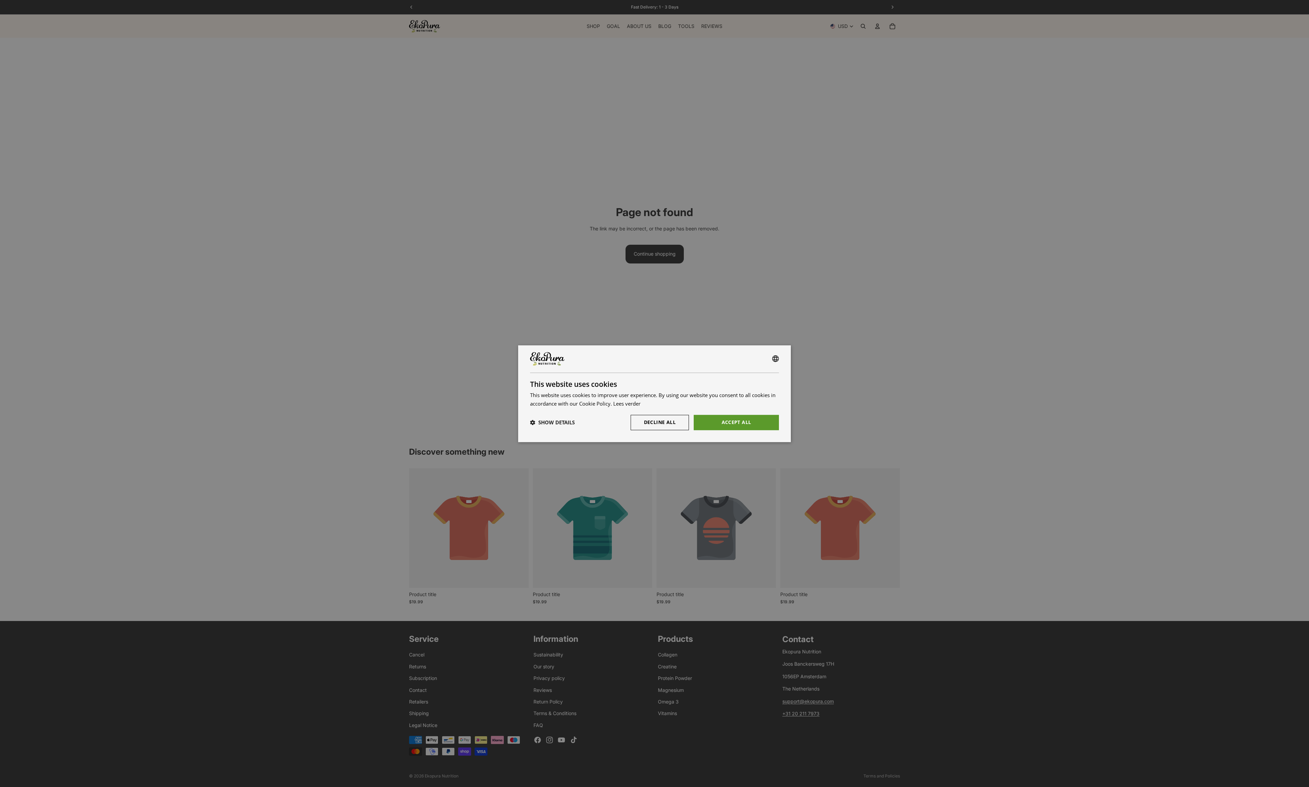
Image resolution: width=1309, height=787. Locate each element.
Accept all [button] (736, 422)
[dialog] (654, 393)
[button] (552, 422)
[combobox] (775, 358)
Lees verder (627, 403)
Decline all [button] (660, 422)
